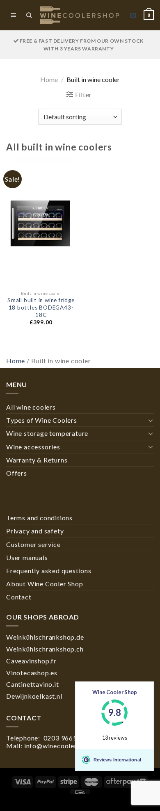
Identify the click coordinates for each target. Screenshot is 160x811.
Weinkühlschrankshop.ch (45, 649)
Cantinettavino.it (32, 684)
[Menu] (13, 15)
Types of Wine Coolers (41, 420)
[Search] (29, 15)
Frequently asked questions (48, 570)
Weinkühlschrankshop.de (45, 637)
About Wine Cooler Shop (44, 584)
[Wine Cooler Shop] (79, 15)
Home (49, 79)
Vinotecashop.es (31, 673)
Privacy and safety (35, 531)
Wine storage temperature (47, 433)
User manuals (27, 557)
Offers (16, 473)
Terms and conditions (39, 518)
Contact (19, 597)
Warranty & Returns (36, 460)
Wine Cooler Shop (114, 692)
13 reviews (114, 737)
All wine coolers (31, 407)
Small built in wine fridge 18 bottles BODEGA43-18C (41, 307)
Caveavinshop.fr (31, 661)
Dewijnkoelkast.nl (34, 696)
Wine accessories (33, 447)
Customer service (33, 544)
